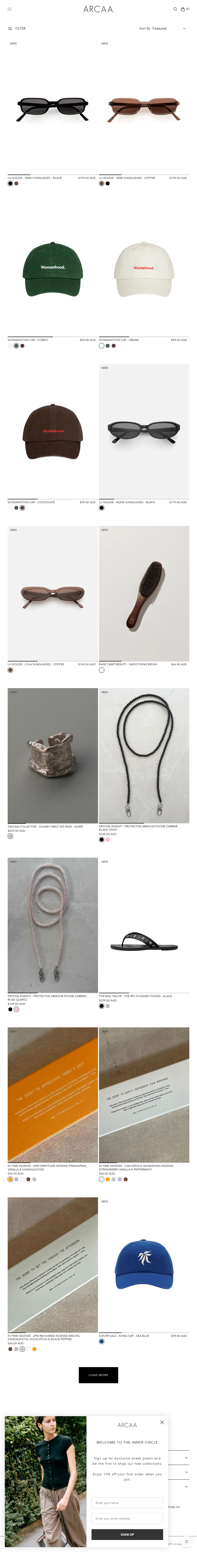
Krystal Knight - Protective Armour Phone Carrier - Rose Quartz (48, 997)
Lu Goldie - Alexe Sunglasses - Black (127, 502)
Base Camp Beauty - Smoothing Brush (128, 664)
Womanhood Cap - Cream (119, 340)
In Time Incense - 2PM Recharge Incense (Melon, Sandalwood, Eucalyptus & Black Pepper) (44, 1337)
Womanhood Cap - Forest (28, 340)
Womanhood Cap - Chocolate (31, 502)
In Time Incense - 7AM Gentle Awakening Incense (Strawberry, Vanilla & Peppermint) (136, 1167)
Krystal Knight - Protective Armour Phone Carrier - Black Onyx (139, 828)
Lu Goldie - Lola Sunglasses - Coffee (36, 664)
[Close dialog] (162, 1422)
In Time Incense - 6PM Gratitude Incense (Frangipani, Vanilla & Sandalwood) (47, 1167)
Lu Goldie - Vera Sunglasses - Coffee (127, 178)
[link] (127, 1425)
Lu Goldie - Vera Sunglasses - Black (35, 178)
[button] (175, 9)
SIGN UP (127, 1534)
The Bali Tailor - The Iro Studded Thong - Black (135, 996)
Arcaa (177, 1544)
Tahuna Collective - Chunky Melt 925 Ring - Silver (45, 826)
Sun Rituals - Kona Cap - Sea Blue (124, 1336)
